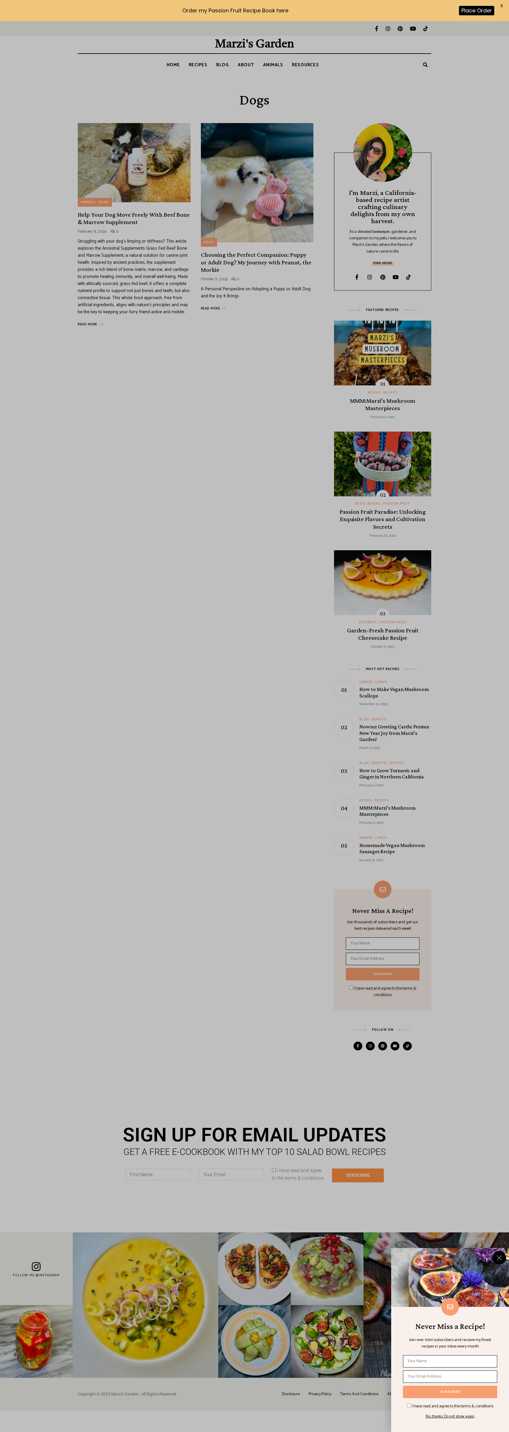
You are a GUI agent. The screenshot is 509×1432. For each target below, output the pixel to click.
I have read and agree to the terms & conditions (452, 1406)
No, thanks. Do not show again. (450, 1417)
